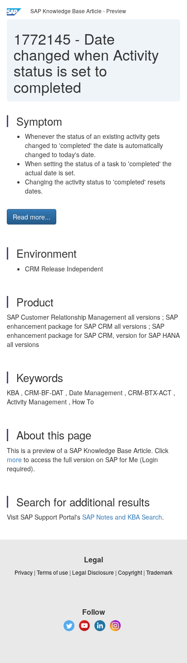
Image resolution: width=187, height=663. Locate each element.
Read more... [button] (31, 216)
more (14, 459)
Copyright (130, 572)
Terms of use (52, 572)
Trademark (159, 572)
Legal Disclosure (93, 572)
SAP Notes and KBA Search (122, 516)
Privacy (24, 572)
